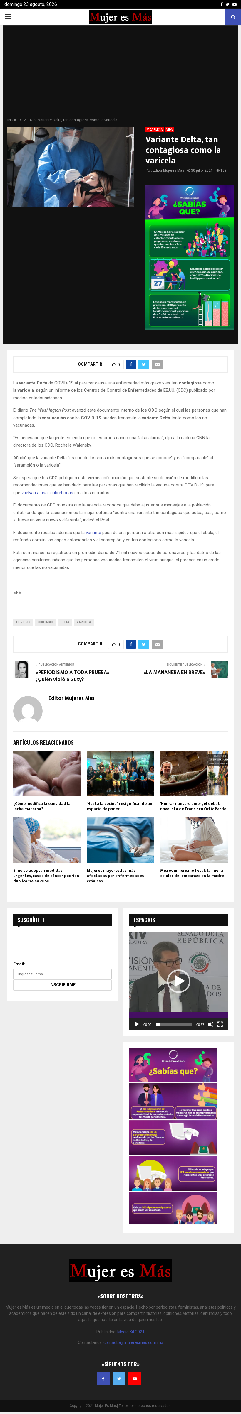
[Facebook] (103, 1378)
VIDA (169, 129)
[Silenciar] (211, 1024)
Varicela (84, 622)
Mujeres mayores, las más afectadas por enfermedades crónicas (115, 875)
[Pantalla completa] (220, 1024)
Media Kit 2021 (131, 1331)
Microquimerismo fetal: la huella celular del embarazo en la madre (192, 873)
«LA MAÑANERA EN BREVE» (174, 672)
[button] (178, 981)
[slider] (174, 1024)
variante (93, 532)
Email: (19, 964)
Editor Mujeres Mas (168, 170)
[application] (178, 981)
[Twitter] (119, 1378)
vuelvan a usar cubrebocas (47, 492)
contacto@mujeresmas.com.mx (133, 1342)
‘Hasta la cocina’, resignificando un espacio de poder (119, 806)
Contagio (45, 622)
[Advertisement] (120, 73)
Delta (65, 622)
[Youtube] (134, 1378)
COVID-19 (23, 622)
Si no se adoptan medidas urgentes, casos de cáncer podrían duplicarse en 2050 (46, 875)
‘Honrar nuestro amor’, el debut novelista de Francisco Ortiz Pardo (193, 806)
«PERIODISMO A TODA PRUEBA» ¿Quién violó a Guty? (73, 676)
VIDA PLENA (155, 129)
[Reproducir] (137, 1024)
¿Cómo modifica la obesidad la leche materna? (42, 806)
